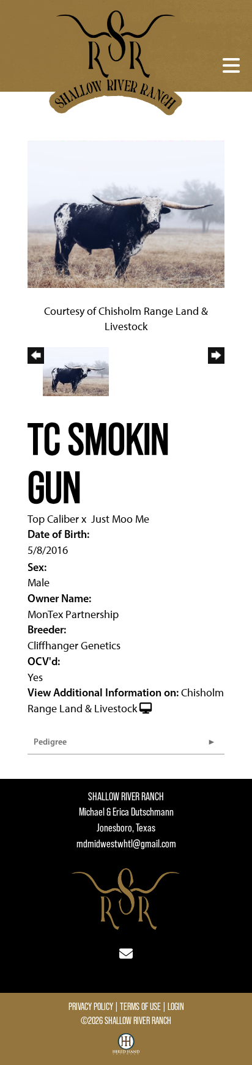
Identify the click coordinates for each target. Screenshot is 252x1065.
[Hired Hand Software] (126, 1048)
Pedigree (50, 741)
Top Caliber (53, 519)
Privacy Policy (91, 1006)
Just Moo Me (120, 519)
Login (176, 1006)
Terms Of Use (140, 1006)
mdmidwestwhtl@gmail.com (126, 844)
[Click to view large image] (126, 213)
